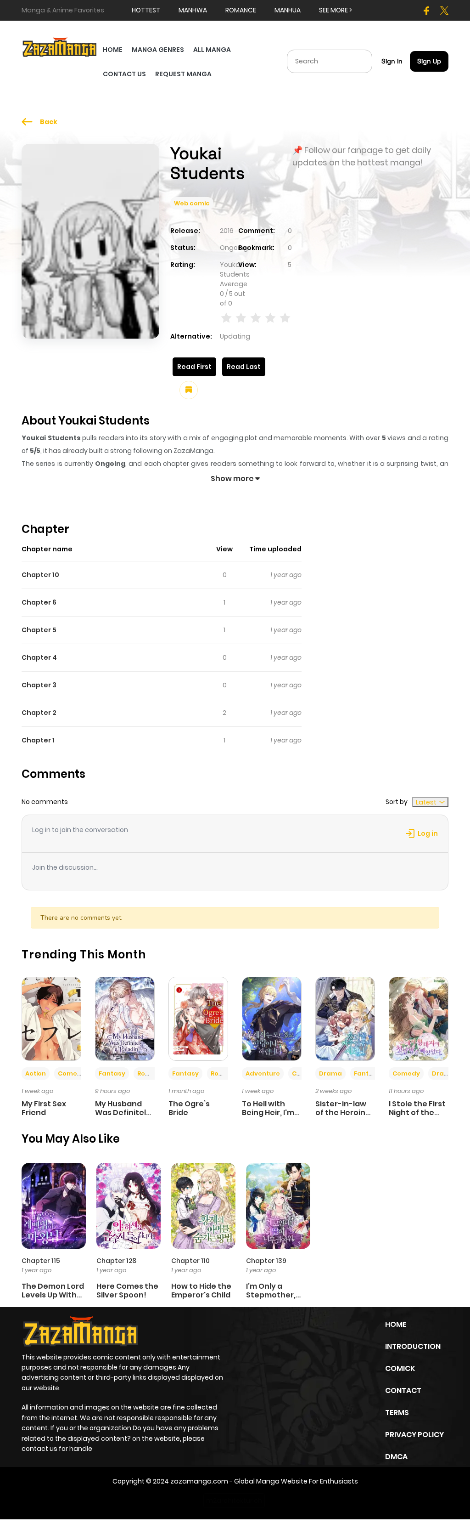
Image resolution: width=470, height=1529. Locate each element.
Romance (152, 1073)
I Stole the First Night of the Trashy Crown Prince (417, 1117)
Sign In (392, 61)
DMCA (396, 1456)
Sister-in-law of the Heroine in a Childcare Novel (342, 1117)
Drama (330, 1073)
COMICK (400, 1368)
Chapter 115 (41, 1260)
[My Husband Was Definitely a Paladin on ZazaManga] (124, 1018)
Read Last (244, 366)
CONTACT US (124, 74)
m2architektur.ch (234, 1500)
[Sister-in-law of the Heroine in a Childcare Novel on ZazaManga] (345, 1018)
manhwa (193, 10)
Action (35, 1073)
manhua (287, 10)
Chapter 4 (39, 657)
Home (395, 1324)
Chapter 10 (40, 574)
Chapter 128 (116, 1260)
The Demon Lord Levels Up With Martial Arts (53, 1295)
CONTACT (403, 1390)
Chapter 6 (39, 602)
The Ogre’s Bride (189, 1108)
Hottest (146, 10)
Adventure (263, 1073)
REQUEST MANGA (183, 74)
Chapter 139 (266, 1260)
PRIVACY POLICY (414, 1434)
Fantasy (112, 1073)
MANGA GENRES (158, 49)
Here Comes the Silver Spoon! (127, 1290)
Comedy (71, 1073)
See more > (335, 10)
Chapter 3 (39, 685)
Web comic (192, 203)
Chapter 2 (39, 712)
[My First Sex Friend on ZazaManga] (51, 1018)
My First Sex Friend (44, 1108)
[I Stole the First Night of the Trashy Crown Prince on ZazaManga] (418, 1018)
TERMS (397, 1412)
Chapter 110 (190, 1260)
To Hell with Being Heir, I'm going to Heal (268, 1113)
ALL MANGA (212, 49)
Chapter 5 (39, 629)
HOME (113, 49)
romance (240, 10)
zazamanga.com (199, 1481)
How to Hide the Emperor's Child (201, 1290)
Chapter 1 (38, 740)
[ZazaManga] (60, 46)
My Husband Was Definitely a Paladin (123, 1113)
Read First (194, 366)
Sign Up (429, 61)
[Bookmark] (188, 390)
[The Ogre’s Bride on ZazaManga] (198, 1018)
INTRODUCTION (413, 1346)
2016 (227, 230)
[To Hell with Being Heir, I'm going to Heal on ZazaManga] (271, 1018)
